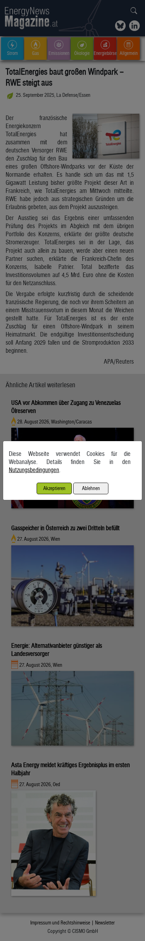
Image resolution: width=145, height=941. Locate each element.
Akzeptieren (54, 488)
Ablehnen (91, 488)
